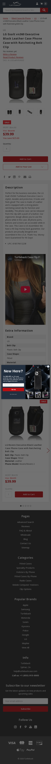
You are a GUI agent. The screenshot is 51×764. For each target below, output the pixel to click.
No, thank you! (13, 394)
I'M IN (13, 389)
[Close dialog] (48, 366)
